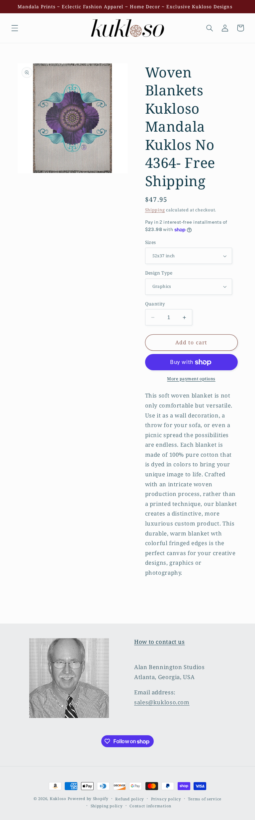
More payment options (191, 379)
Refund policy (129, 798)
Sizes (150, 242)
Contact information (150, 805)
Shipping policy (107, 805)
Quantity (155, 303)
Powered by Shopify (88, 798)
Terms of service (204, 798)
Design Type (159, 273)
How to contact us (159, 641)
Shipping (155, 210)
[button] (14, 28)
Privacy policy (166, 798)
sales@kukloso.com (162, 702)
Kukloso (58, 798)
